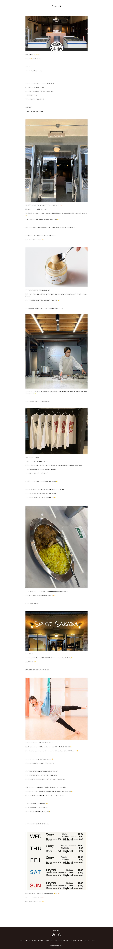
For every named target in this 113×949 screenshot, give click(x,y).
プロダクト (73, 940)
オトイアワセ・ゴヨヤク (89, 940)
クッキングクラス (49, 940)
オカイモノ (40, 940)
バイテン (80, 940)
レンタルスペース (65, 940)
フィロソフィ (27, 940)
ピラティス (56, 940)
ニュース (21, 940)
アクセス (34, 940)
